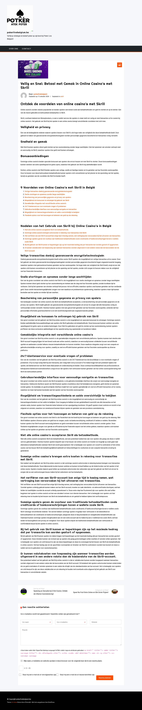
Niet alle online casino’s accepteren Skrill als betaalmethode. (47, 230)
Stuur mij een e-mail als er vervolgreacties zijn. (39, 675)
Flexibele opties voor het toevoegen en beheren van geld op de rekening (51, 215)
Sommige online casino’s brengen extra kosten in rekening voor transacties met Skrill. (56, 233)
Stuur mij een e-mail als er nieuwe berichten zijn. (77, 675)
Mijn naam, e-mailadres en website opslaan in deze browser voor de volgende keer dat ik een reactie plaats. (63, 661)
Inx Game (14, 702)
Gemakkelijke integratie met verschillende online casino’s (45, 203)
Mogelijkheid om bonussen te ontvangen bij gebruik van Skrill (47, 200)
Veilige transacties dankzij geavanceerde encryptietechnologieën (48, 191)
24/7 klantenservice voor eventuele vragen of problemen (45, 206)
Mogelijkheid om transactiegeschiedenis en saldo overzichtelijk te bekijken (52, 212)
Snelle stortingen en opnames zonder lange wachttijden (45, 194)
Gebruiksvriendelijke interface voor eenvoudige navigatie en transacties (51, 209)
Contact (26, 49)
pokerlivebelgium (40, 94)
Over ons (13, 49)
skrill (62, 96)
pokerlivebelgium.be (18, 32)
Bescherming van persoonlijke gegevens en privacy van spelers (48, 197)
